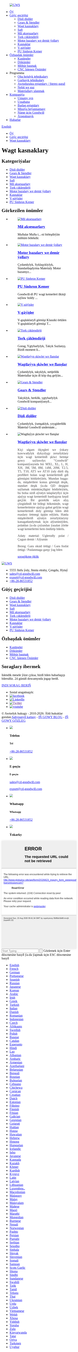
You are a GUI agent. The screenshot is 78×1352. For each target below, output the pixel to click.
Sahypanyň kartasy (24, 717)
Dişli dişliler (25, 19)
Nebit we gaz (26, 87)
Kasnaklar (24, 44)
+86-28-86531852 (21, 581)
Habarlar (15, 119)
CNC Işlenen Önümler (32, 69)
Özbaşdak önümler (21, 55)
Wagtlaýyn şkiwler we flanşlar (42, 364)
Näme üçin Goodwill (31, 112)
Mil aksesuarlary (28, 33)
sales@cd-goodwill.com (25, 573)
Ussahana (24, 101)
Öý (12, 11)
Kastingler (24, 58)
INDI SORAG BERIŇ (16, 685)
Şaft (20, 29)
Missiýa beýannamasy (31, 109)
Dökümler (24, 62)
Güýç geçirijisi (19, 15)
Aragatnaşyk (26, 116)
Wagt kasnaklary (28, 26)
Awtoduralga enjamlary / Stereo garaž (41, 83)
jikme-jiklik (31, 556)
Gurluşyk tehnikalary (31, 80)
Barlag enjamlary (28, 105)
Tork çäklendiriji (28, 37)
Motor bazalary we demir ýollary (38, 40)
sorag (21, 556)
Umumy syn (25, 98)
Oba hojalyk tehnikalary (33, 76)
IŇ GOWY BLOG (50, 717)
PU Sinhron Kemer (30, 51)
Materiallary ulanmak (31, 91)
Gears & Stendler (28, 22)
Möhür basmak (27, 65)
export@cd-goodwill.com (26, 577)
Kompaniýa (17, 94)
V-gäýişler (24, 47)
